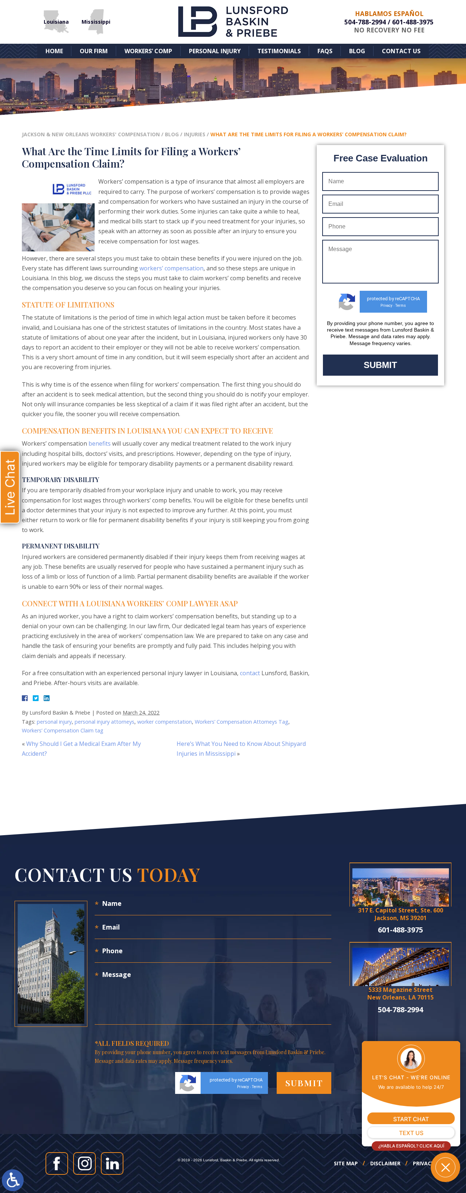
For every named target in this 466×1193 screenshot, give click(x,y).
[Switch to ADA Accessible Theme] (13, 1180)
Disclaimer (385, 1163)
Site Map (346, 1163)
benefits (99, 443)
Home (54, 51)
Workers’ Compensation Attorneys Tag (241, 721)
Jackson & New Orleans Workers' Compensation (91, 134)
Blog (357, 51)
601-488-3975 (413, 21)
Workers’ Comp (148, 51)
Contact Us (401, 51)
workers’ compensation (171, 268)
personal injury (54, 721)
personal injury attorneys (104, 721)
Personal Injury (215, 51)
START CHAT (411, 1119)
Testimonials (279, 51)
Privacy (386, 306)
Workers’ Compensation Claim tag (62, 730)
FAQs (324, 51)
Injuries (194, 134)
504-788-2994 (365, 21)
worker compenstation (164, 721)
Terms (400, 306)
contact (250, 673)
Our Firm (94, 51)
